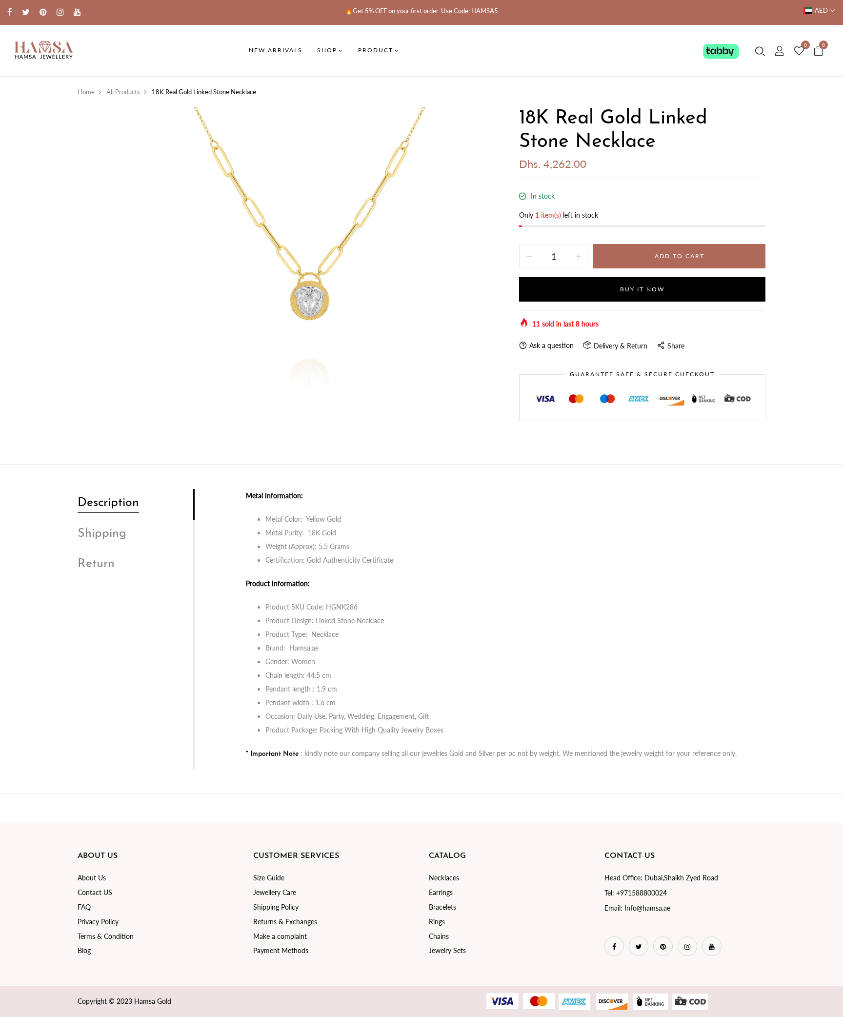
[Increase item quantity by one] (578, 256)
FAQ (84, 907)
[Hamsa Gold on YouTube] (77, 12)
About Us (92, 878)
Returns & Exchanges (285, 921)
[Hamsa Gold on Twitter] (26, 12)
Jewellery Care (274, 892)
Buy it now (642, 289)
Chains (439, 936)
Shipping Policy (276, 907)
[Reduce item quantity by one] (529, 256)
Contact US (95, 892)
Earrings (441, 892)
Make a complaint (280, 936)
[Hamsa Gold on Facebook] (9, 12)
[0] (799, 51)
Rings (437, 921)
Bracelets (442, 907)
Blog (84, 950)
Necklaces (444, 878)
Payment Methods (280, 950)
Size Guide (268, 878)
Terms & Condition (106, 936)
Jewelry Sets (447, 950)
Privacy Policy (98, 921)
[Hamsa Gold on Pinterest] (43, 12)
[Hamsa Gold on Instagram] (60, 12)
